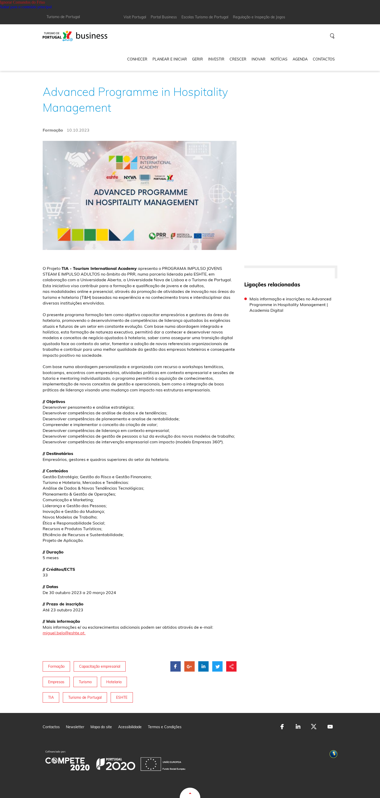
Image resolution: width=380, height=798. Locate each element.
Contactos (324, 59)
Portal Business (164, 17)
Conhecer (137, 59)
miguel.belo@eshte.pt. (64, 632)
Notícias (279, 59)
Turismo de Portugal (63, 16)
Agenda (300, 59)
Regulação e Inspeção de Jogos (259, 17)
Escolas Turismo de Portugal (204, 17)
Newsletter (75, 727)
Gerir (197, 59)
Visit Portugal (135, 17)
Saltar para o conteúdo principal (26, 7)
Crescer (238, 59)
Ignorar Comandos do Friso (22, 2)
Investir (216, 59)
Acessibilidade (130, 727)
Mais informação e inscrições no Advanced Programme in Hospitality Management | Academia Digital (290, 304)
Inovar (258, 59)
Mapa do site (101, 727)
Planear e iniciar (170, 59)
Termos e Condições (164, 727)
